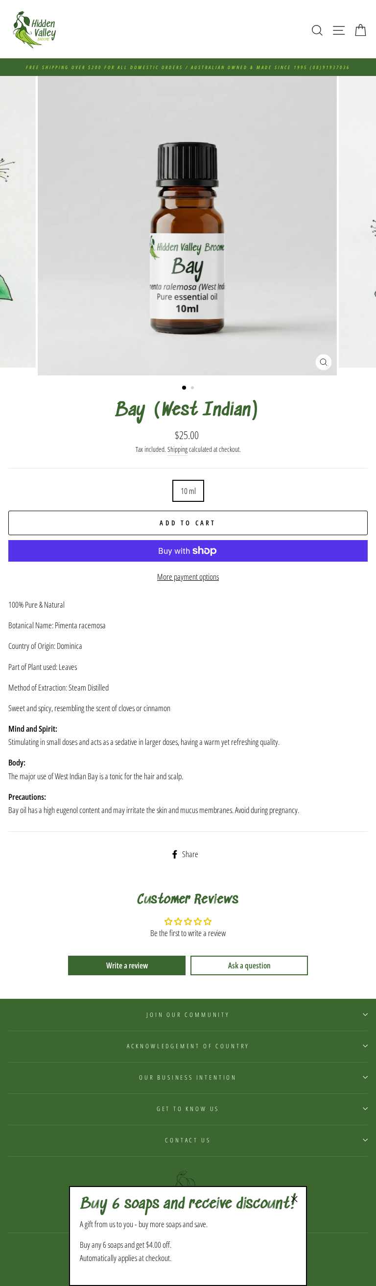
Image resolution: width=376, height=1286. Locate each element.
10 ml (188, 490)
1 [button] (184, 388)
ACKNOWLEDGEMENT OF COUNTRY (188, 1045)
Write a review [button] (127, 965)
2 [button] (193, 388)
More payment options (188, 576)
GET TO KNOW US (188, 1108)
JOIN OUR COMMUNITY (188, 1014)
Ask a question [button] (249, 965)
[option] (188, 67)
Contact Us (188, 1140)
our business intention (188, 1077)
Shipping (177, 449)
